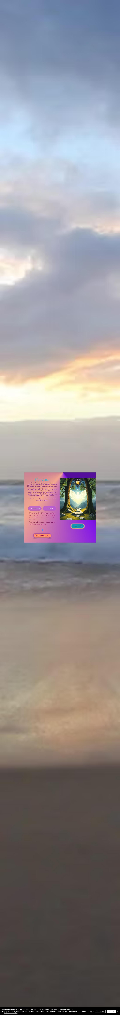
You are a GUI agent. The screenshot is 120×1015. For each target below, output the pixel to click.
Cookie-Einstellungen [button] (88, 1011)
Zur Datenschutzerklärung (11, 1013)
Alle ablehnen (100, 1011)
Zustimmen (111, 1011)
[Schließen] (118, 1011)
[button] (77, 526)
